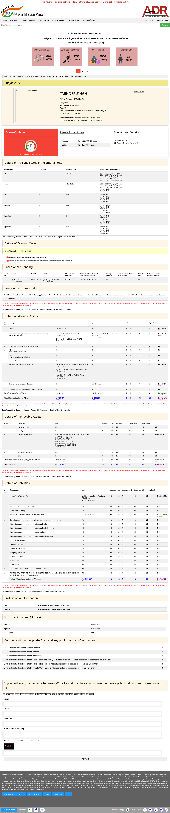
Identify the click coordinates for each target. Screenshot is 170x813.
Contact (47, 794)
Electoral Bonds (74, 20)
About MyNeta (162, 20)
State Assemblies (28, 20)
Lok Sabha (14, 20)
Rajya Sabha (44, 20)
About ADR (149, 20)
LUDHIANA (28, 76)
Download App (118, 810)
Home (4, 20)
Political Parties (58, 20)
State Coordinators (34, 794)
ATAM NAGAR (40, 76)
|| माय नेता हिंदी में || (89, 20)
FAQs (68, 794)
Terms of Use (58, 794)
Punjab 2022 (16, 76)
